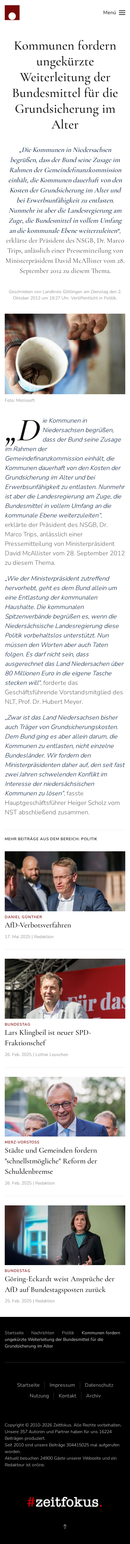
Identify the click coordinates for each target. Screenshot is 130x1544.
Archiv (93, 1395)
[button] (114, 12)
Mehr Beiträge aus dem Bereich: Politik (51, 838)
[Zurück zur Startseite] (12, 12)
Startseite (28, 1385)
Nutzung (39, 1395)
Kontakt (67, 1395)
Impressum (62, 1385)
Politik (110, 298)
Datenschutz (99, 1385)
